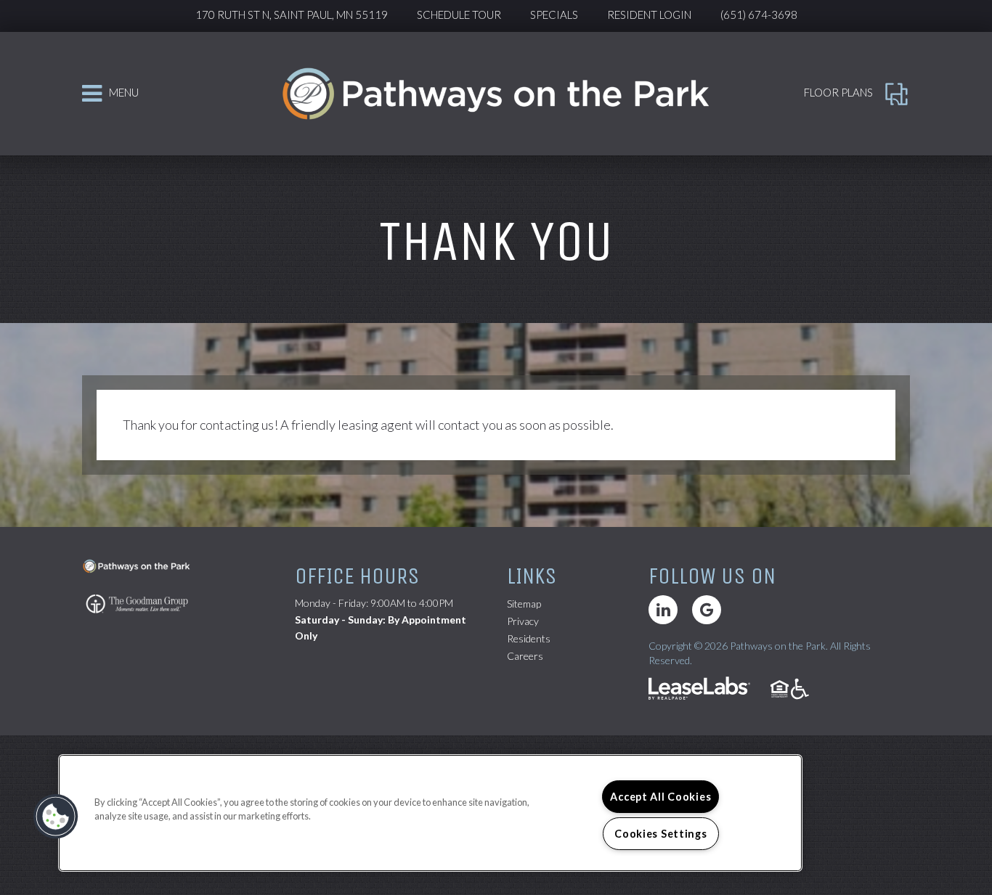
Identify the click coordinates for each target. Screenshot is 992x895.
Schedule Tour (459, 14)
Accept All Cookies (660, 796)
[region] (430, 813)
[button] (663, 609)
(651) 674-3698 (758, 14)
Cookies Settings (660, 833)
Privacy (523, 621)
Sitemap (524, 603)
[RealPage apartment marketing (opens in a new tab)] (699, 690)
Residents (528, 638)
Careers (525, 655)
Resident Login (649, 14)
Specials (554, 14)
